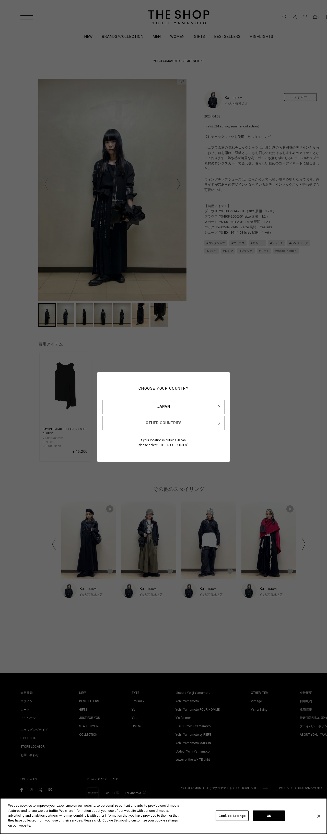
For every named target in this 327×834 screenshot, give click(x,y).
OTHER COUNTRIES (164, 423)
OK (269, 815)
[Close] (318, 816)
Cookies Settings (232, 815)
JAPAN (163, 406)
